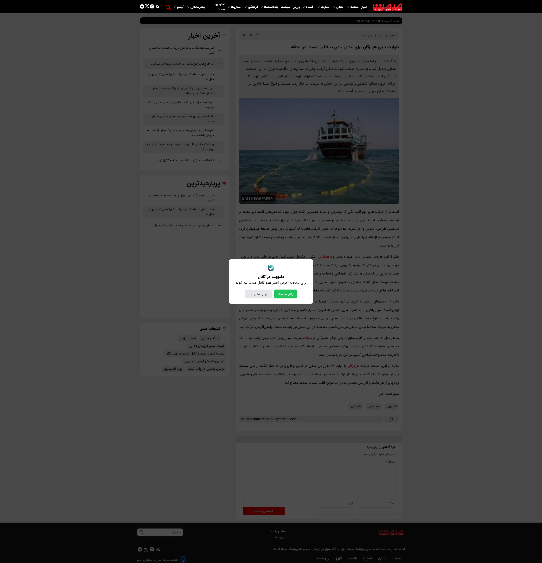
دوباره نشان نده (258, 294)
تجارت (325, 7)
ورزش (296, 7)
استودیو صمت (220, 7)
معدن (340, 7)
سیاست (286, 7)
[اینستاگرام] (152, 7)
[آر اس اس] (157, 7)
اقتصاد (310, 7)
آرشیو (180, 7)
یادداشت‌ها (271, 7)
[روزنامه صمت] (387, 7)
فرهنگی (253, 7)
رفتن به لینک (285, 294)
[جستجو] (168, 7)
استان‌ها (236, 7)
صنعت (354, 7)
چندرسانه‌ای (198, 7)
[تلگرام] (142, 7)
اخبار (364, 7)
